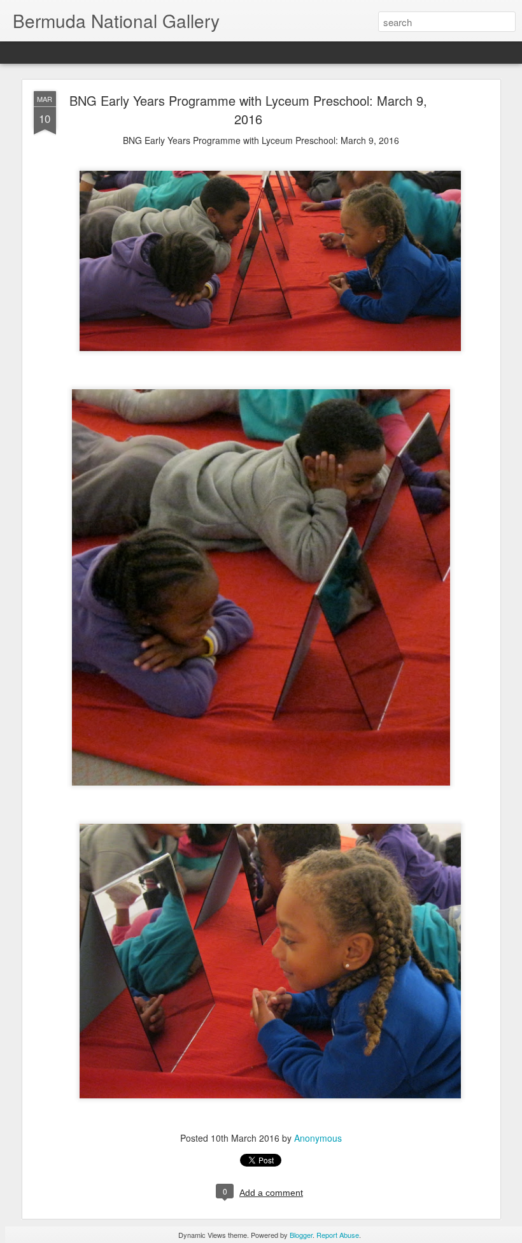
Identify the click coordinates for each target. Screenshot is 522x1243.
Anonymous (318, 1138)
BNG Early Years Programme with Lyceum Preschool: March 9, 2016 (248, 109)
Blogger (301, 1235)
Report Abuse (337, 1235)
